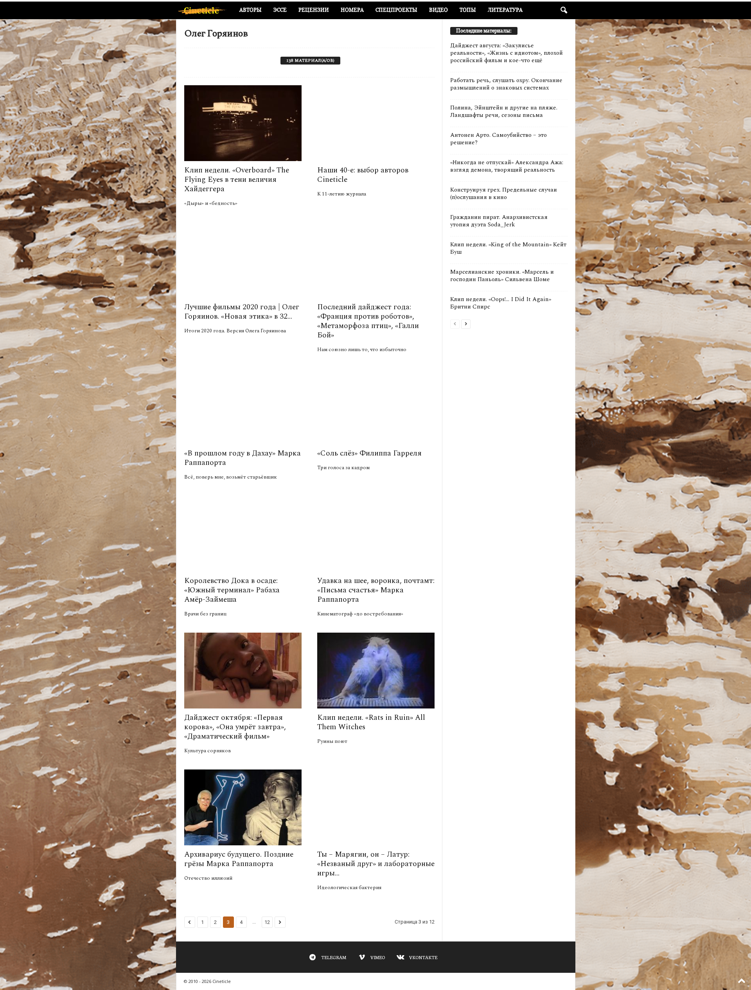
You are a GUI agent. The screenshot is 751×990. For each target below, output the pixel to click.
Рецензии (313, 10)
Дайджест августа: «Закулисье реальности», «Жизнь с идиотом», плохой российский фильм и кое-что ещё (506, 53)
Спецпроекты (396, 10)
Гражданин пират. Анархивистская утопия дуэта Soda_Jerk (499, 221)
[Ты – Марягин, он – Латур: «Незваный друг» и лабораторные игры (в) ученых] (376, 807)
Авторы (250, 10)
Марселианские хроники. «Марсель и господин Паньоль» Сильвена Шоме (502, 275)
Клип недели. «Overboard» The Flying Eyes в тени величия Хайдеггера (236, 180)
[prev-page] (455, 323)
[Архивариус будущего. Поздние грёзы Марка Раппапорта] (243, 807)
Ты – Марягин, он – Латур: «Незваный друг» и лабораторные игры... (376, 864)
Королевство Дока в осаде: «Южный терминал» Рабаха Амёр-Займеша (232, 590)
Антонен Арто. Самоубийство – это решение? (498, 139)
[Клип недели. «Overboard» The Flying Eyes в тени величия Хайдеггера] (243, 123)
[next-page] (466, 323)
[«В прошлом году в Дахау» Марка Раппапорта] (243, 406)
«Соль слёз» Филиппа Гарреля (369, 453)
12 (267, 922)
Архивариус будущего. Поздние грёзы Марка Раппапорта (238, 859)
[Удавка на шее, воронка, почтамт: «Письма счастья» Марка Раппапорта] (376, 534)
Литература (505, 10)
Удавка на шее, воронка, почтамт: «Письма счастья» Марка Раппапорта (376, 590)
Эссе (280, 10)
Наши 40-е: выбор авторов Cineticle (362, 175)
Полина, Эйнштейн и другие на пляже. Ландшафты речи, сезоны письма (503, 111)
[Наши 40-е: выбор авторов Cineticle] (376, 123)
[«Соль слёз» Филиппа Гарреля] (376, 406)
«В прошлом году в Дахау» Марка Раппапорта (242, 458)
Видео (438, 10)
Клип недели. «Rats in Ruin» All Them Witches (371, 722)
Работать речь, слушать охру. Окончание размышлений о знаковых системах (506, 84)
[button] (563, 10)
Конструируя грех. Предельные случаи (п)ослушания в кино (503, 193)
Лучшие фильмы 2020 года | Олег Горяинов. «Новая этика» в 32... (241, 311)
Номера (352, 10)
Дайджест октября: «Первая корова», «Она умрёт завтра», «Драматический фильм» (235, 727)
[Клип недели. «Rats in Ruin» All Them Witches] (376, 670)
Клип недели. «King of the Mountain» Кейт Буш (508, 248)
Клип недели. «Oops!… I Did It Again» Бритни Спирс (500, 303)
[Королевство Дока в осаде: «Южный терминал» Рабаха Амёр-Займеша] (243, 534)
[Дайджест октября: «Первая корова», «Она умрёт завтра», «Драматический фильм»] (243, 670)
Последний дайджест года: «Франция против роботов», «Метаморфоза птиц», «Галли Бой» (368, 321)
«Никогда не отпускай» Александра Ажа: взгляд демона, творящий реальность (506, 166)
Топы (468, 10)
